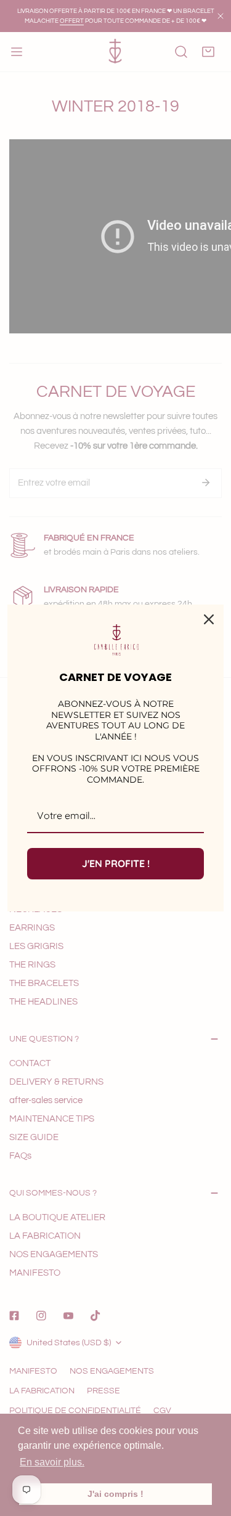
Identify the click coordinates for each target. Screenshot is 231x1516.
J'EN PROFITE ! (116, 863)
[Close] (209, 619)
